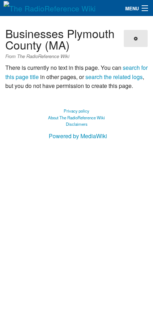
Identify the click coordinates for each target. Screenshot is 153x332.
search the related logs (114, 77)
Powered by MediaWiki (78, 136)
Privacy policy (76, 111)
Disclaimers (77, 124)
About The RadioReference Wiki (76, 117)
